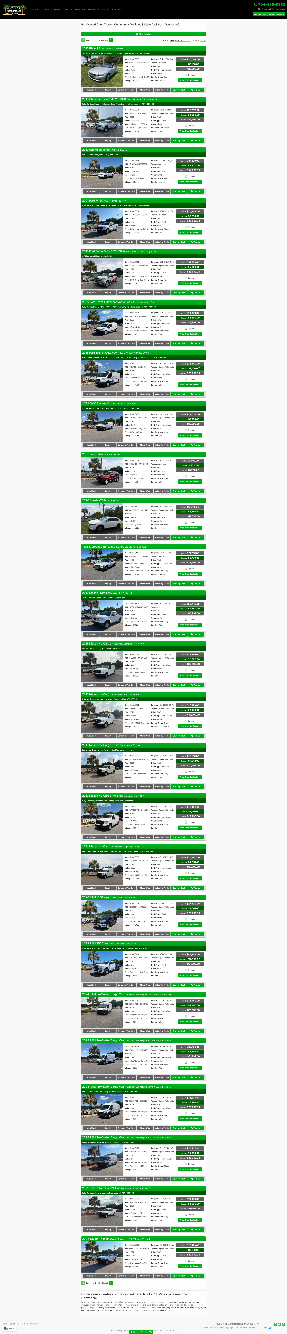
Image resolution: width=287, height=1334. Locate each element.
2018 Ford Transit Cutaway (115, 352)
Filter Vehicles (144, 34)
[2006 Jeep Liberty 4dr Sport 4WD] (102, 472)
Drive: (154, 66)
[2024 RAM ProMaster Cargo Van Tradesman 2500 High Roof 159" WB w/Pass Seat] (102, 1012)
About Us (12, 1324)
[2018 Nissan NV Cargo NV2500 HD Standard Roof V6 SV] (102, 666)
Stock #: (128, 59)
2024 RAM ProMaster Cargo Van (127, 994)
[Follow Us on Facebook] (275, 1324)
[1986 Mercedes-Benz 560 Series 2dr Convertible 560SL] (102, 565)
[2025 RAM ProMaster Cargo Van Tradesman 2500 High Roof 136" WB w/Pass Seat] (102, 1160)
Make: (127, 70)
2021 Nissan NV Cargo (110, 846)
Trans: (154, 63)
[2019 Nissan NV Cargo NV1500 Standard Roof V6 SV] (102, 767)
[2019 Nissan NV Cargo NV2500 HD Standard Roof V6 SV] (102, 818)
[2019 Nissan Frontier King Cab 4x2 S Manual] (102, 615)
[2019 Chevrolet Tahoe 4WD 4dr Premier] (102, 172)
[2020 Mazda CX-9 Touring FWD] (102, 518)
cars (150, 1302)
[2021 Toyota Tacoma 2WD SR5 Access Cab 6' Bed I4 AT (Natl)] (102, 1210)
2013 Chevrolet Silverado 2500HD (119, 99)
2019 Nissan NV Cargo (111, 745)
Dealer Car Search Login (213, 1328)
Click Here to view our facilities (270, 14)
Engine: (154, 59)
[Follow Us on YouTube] (279, 1324)
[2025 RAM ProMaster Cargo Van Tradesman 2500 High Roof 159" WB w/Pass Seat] (102, 1058)
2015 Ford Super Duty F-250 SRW (119, 251)
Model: (128, 73)
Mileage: (128, 81)
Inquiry (108, 90)
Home (4, 1324)
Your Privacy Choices (258, 1328)
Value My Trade (162, 90)
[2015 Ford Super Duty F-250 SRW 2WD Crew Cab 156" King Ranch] (102, 274)
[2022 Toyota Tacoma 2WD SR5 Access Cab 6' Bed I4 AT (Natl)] (102, 1257)
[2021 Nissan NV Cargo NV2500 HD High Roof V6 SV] (102, 869)
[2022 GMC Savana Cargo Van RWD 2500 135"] (102, 426)
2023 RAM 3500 (109, 943)
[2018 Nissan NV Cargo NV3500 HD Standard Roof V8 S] (102, 717)
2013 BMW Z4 (102, 48)
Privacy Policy (35, 1324)
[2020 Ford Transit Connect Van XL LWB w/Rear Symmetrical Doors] (102, 324)
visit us (104, 1310)
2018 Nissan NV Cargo (113, 643)
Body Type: (156, 70)
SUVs (161, 1302)
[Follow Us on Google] (283, 1324)
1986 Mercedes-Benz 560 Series (114, 546)
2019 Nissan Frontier (107, 592)
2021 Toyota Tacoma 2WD (116, 1188)
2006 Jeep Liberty (101, 454)
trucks (155, 1302)
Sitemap (243, 1328)
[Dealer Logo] (15, 9)
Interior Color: (157, 77)
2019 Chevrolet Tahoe (104, 149)
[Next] (111, 40)
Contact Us (23, 1324)
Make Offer (145, 90)
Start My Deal (179, 90)
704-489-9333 (271, 4)
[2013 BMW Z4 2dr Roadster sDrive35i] (102, 71)
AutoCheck (91, 90)
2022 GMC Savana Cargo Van (109, 403)
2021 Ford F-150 (104, 200)
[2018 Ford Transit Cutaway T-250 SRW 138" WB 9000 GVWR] (102, 375)
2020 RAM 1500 (108, 897)
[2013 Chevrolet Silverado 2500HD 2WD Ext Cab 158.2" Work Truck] (102, 121)
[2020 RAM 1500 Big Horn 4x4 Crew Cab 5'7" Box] (102, 915)
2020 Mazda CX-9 (100, 500)
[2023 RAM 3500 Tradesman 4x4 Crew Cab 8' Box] (102, 966)
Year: (127, 66)
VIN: (126, 63)
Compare (191, 75)
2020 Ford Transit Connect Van (119, 302)
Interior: (154, 81)
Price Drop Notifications (190, 80)
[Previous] (83, 40)
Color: (154, 73)
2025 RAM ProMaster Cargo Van (126, 1040)
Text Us (196, 90)
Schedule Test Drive (127, 90)
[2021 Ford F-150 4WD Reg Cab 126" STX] (102, 223)
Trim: (127, 77)
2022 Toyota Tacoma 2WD (116, 1238)
